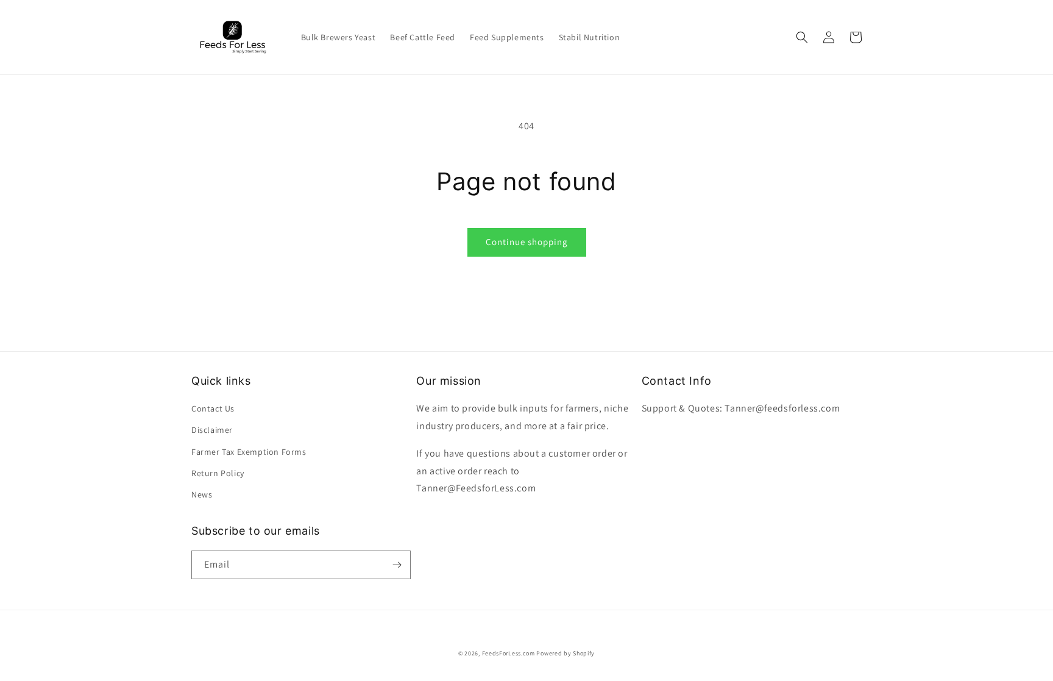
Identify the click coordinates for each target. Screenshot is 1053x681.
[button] (802, 37)
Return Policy (217, 473)
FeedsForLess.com (508, 653)
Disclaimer (212, 429)
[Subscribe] (396, 565)
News (201, 494)
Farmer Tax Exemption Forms (249, 451)
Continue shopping (527, 242)
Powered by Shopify (565, 653)
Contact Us (213, 408)
